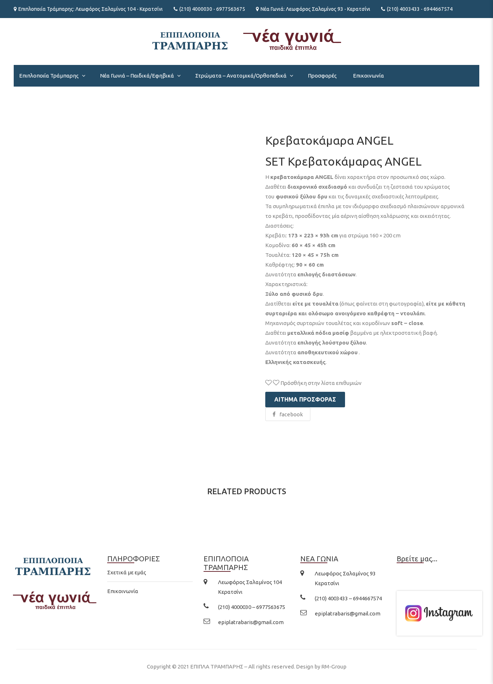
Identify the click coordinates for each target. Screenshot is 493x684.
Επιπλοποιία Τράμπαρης (49, 76)
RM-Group (333, 666)
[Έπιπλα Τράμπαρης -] (246, 39)
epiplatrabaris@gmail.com (251, 622)
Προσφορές (322, 76)
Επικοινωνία (368, 76)
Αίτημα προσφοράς (305, 399)
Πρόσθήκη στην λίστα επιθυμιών (320, 383)
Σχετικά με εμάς (126, 572)
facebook (291, 414)
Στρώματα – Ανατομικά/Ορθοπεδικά (241, 76)
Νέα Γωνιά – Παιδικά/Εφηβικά (137, 76)
